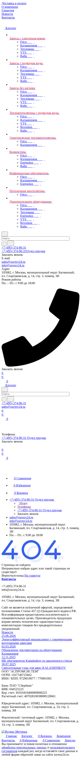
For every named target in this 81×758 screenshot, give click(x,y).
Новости (7, 632)
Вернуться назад (13, 575)
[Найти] (10, 243)
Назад (23, 503)
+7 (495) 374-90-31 (14, 247)
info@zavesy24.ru (13, 265)
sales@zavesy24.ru (13, 261)
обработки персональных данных (24, 747)
